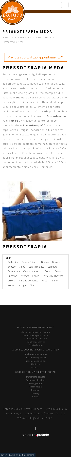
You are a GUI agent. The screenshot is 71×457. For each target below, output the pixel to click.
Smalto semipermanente (35, 354)
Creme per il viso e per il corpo (35, 331)
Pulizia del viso (36, 345)
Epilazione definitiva (35, 380)
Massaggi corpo (35, 383)
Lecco (35, 275)
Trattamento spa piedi (35, 360)
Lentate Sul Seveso (52, 275)
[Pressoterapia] (35, 211)
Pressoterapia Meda (12, 42)
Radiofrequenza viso (35, 341)
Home (5, 37)
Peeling (35, 393)
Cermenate (14, 271)
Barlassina (13, 262)
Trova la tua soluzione (23, 37)
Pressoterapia (45, 37)
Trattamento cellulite (35, 376)
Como (48, 271)
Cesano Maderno (32, 271)
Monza (11, 285)
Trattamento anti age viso (35, 338)
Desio (58, 271)
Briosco (12, 266)
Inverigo (24, 275)
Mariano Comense (28, 280)
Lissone (12, 280)
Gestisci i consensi (26, 455)
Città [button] (8, 257)
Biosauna (35, 389)
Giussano (12, 275)
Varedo (34, 285)
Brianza (56, 262)
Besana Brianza (30, 262)
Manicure (35, 364)
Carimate (52, 266)
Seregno (22, 285)
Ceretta (35, 396)
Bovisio (45, 262)
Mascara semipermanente (35, 335)
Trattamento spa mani (35, 357)
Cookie (12, 455)
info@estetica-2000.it (41, 418)
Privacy (4, 455)
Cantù (22, 266)
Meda (44, 280)
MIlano (54, 280)
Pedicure (35, 367)
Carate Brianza (36, 266)
